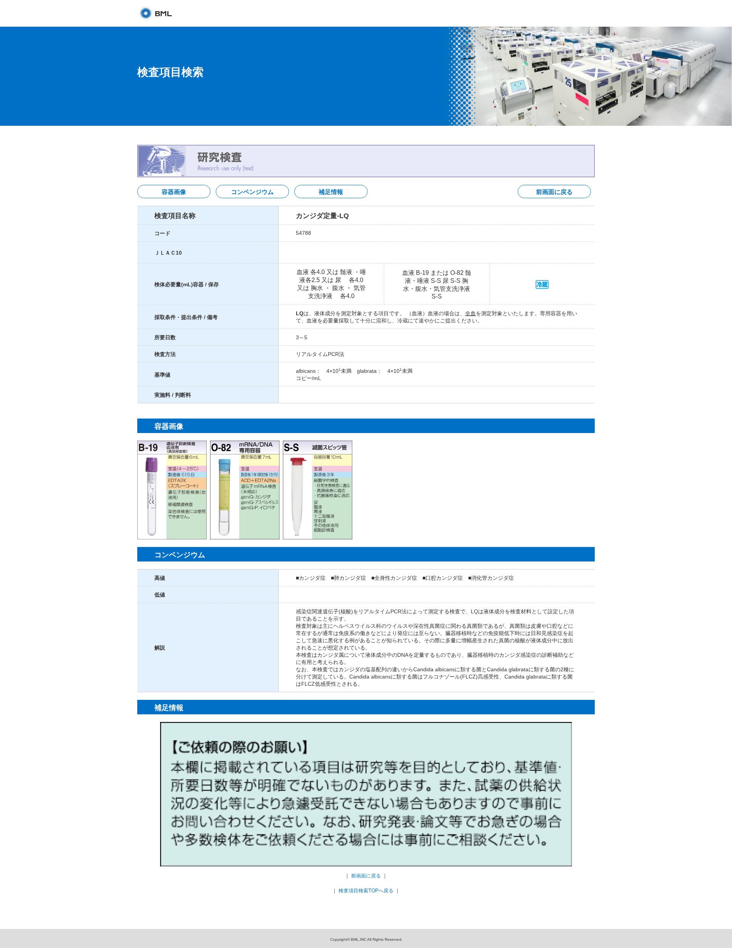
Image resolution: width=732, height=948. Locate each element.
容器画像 (174, 192)
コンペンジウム (252, 192)
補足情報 (331, 192)
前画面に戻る (554, 192)
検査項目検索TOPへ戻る (366, 890)
